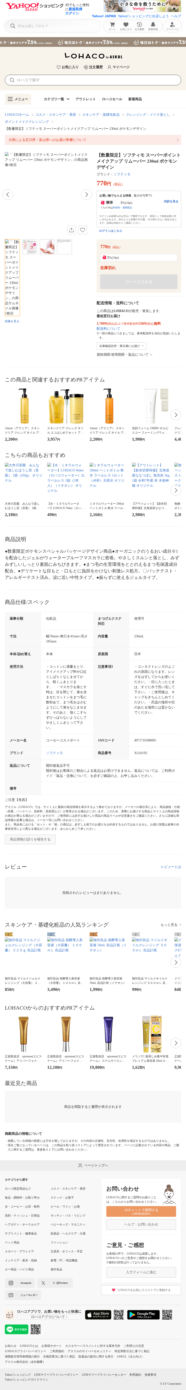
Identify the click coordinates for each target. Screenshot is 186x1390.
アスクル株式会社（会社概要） (25, 1362)
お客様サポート (51, 1346)
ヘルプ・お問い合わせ (141, 1224)
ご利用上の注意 (134, 1346)
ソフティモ (122, 174)
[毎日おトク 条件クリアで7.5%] (93, 42)
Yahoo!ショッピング (18, 1374)
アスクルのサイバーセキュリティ (89, 1351)
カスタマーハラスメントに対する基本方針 (92, 1346)
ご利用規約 (57, 1351)
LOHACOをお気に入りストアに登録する (144, 1290)
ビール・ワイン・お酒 (65, 1206)
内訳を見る (171, 201)
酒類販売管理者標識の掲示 (22, 1356)
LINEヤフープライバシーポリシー (56, 1374)
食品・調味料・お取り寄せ (22, 1197)
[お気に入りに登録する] (82, 230)
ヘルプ (176, 16)
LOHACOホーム (17, 114)
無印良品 (56, 1269)
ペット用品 (12, 1242)
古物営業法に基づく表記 (59, 1356)
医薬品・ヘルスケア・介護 (68, 1233)
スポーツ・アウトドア (19, 1251)
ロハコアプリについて (48, 1317)
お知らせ (10, 1346)
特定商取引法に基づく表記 (132, 1351)
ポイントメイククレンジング (27, 121)
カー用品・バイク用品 (19, 1269)
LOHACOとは (29, 1346)
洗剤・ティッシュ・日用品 (22, 1215)
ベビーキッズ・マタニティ (68, 1224)
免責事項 (150, 1374)
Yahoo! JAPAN (104, 16)
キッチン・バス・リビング (68, 1215)
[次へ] (86, 194)
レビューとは (171, 867)
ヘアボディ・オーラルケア (22, 1224)
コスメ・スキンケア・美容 (55, 114)
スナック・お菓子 (62, 1197)
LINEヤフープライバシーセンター (104, 1374)
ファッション (59, 1242)
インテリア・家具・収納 (21, 1260)
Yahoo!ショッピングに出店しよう (143, 16)
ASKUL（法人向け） (130, 1356)
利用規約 (135, 1374)
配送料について (108, 328)
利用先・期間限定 (122, 207)
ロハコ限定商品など (18, 1188)
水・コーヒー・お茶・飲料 (22, 1206)
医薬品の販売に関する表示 (95, 1356)
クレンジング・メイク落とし (148, 114)
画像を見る (12, 321)
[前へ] (7, 194)
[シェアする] (71, 230)
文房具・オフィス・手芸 (67, 1251)
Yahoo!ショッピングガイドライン (26, 1379)
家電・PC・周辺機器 (64, 1260)
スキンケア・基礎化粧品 (101, 114)
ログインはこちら (110, 230)
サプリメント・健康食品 (21, 1233)
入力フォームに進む (141, 1272)
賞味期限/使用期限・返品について (122, 354)
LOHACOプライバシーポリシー (25, 1351)
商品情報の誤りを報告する (30, 839)
